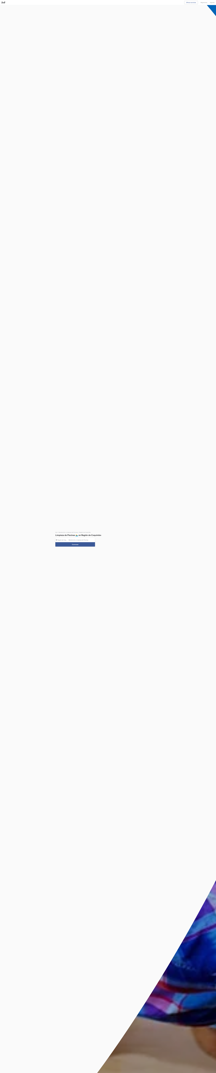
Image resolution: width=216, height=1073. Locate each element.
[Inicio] (3, 2)
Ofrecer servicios (191, 2)
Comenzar (75, 544)
